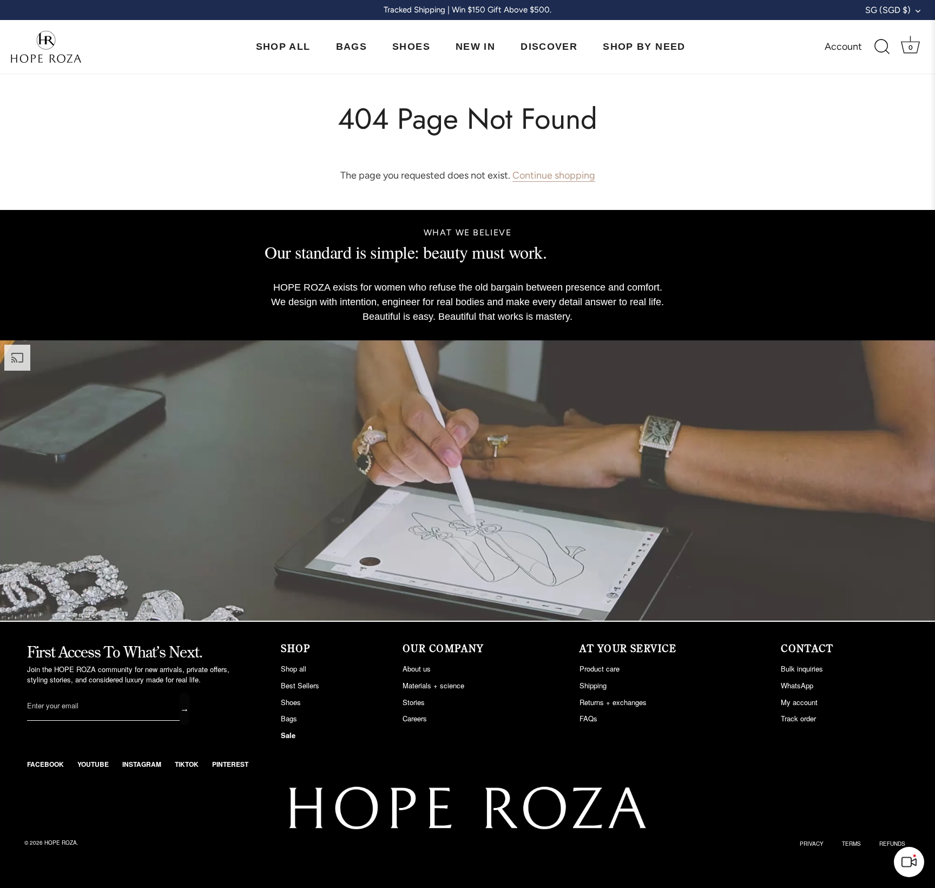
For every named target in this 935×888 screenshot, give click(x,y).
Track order (798, 718)
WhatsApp (797, 685)
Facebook (45, 764)
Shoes (411, 46)
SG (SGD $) (888, 10)
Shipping (593, 685)
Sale (288, 735)
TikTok (187, 764)
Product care (600, 668)
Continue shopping (553, 175)
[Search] (882, 47)
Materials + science (433, 685)
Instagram (141, 764)
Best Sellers (300, 685)
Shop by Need (644, 46)
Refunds (892, 843)
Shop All (283, 46)
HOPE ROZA (60, 842)
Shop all (293, 668)
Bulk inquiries (802, 668)
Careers (415, 718)
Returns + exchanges (613, 702)
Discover (549, 46)
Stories (414, 702)
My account (799, 702)
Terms (851, 843)
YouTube (93, 764)
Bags (351, 46)
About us (417, 668)
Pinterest (230, 764)
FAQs (588, 718)
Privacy (812, 843)
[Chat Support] (909, 862)
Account (843, 46)
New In (475, 46)
